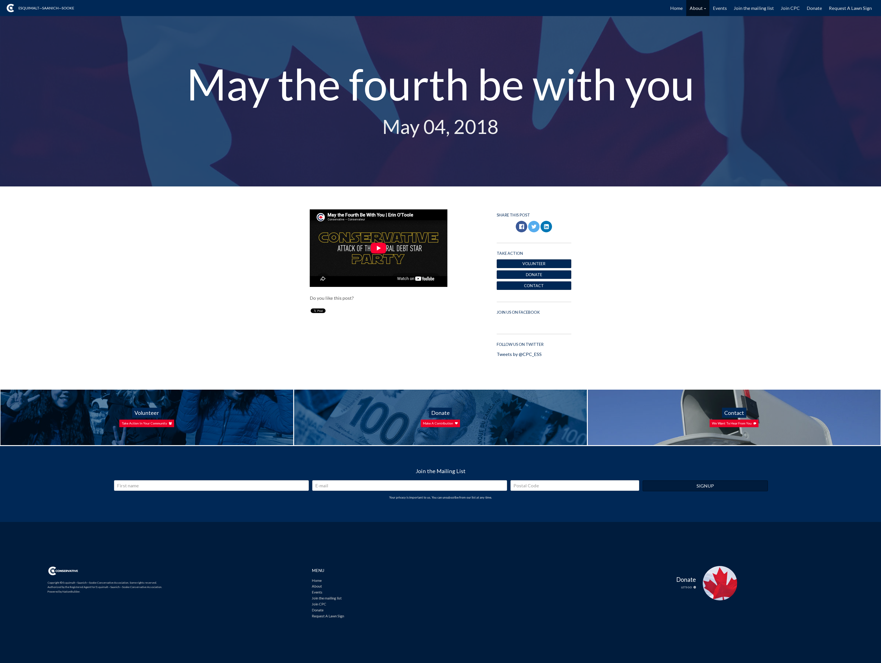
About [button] (697, 8)
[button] (521, 226)
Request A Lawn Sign (850, 8)
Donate (814, 8)
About (317, 586)
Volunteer (533, 263)
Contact (534, 285)
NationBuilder (71, 591)
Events (720, 8)
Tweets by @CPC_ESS (519, 354)
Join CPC (790, 8)
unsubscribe (451, 497)
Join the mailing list (754, 8)
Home (676, 8)
